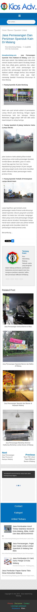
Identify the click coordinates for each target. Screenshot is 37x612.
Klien (23, 608)
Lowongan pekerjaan (18, 606)
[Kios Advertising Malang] (18, 10)
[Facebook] (7, 279)
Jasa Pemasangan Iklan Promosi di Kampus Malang (8, 457)
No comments (13, 49)
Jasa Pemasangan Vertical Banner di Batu (18, 326)
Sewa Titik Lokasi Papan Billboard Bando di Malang (29, 459)
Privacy (10, 603)
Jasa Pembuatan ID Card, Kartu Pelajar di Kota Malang (23, 560)
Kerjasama (16, 608)
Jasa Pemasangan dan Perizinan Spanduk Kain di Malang (17, 39)
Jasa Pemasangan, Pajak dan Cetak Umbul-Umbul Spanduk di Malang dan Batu (23, 547)
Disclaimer (18, 603)
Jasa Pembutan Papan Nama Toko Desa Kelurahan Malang (16, 572)
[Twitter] (12, 279)
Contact (26, 603)
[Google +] (16, 279)
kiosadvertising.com (9, 55)
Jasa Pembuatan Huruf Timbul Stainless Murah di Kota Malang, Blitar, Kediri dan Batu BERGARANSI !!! (18, 531)
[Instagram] (21, 279)
